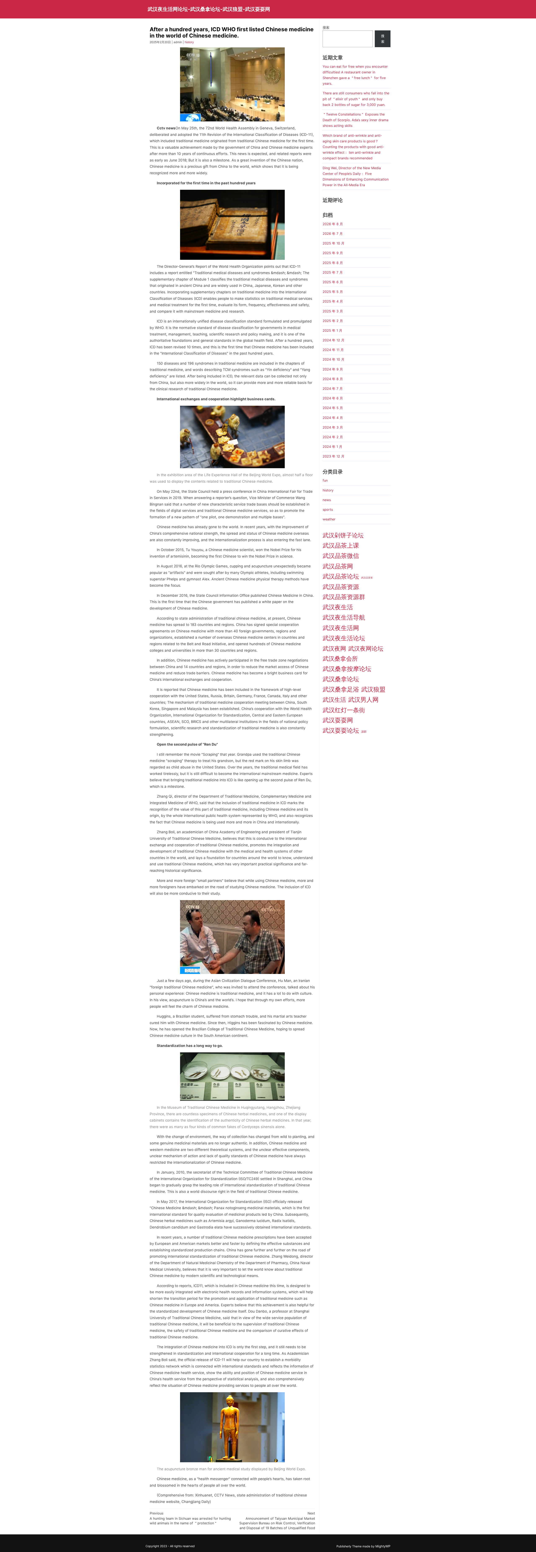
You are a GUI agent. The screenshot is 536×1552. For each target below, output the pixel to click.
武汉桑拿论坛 (341, 679)
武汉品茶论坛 (341, 576)
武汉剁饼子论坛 (343, 535)
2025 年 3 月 (333, 311)
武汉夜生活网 (341, 628)
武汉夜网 (334, 648)
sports (328, 509)
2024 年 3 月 (333, 427)
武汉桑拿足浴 (341, 689)
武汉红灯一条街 (344, 710)
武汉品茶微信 (341, 555)
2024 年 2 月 (333, 437)
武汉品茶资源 (341, 586)
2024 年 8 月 (333, 379)
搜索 (326, 27)
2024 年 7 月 (333, 388)
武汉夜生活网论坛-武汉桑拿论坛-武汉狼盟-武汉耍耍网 (209, 9)
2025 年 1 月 (332, 330)
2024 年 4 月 (333, 418)
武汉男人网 (363, 699)
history (189, 42)
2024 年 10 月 (333, 359)
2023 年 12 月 (333, 456)
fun (325, 480)
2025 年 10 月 (333, 243)
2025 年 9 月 (333, 253)
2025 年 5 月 (333, 292)
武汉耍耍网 (338, 720)
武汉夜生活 (338, 607)
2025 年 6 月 (333, 282)
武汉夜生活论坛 (344, 638)
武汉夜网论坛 (365, 648)
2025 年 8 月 (333, 263)
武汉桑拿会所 (340, 658)
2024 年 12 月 (333, 340)
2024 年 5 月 (333, 408)
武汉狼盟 (373, 689)
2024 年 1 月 (332, 447)
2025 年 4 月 (333, 301)
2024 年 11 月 (333, 350)
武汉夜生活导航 (344, 617)
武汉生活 (334, 699)
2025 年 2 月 (333, 321)
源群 (364, 731)
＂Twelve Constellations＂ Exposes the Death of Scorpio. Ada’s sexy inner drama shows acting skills (355, 120)
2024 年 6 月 (333, 398)
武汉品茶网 (338, 566)
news (327, 500)
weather (329, 519)
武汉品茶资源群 (344, 597)
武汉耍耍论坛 (341, 730)
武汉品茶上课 (341, 545)
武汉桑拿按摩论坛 (347, 668)
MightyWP (382, 1546)
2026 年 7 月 (333, 233)
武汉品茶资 (367, 577)
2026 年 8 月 (333, 224)
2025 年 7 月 (333, 272)
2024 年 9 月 (333, 369)
